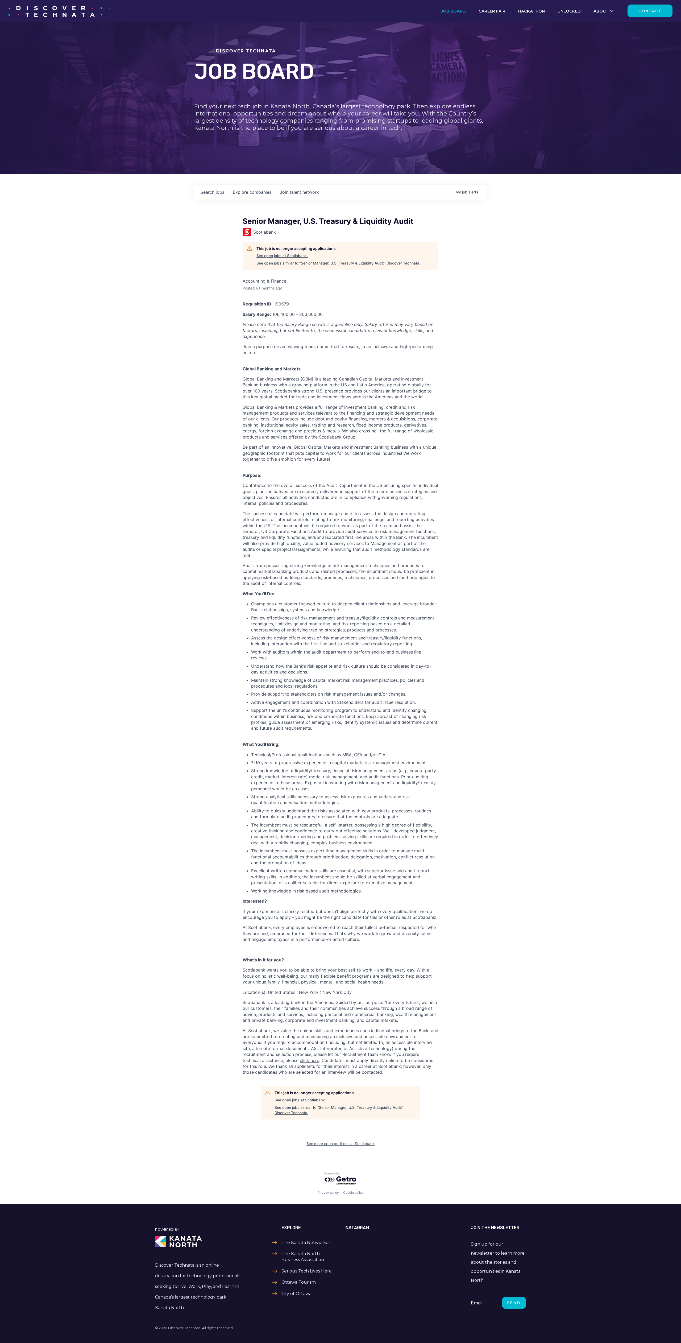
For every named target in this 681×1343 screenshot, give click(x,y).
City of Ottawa (296, 1293)
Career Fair (492, 11)
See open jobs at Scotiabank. (282, 255)
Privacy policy (328, 1193)
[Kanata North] (198, 1241)
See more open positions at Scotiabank (340, 1143)
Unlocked (569, 11)
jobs (212, 192)
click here (309, 1060)
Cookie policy (353, 1193)
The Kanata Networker (305, 1242)
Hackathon (531, 11)
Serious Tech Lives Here (306, 1271)
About (601, 11)
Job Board (453, 11)
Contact (650, 11)
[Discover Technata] (59, 11)
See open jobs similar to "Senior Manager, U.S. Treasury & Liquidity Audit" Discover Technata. (338, 263)
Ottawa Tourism (298, 1282)
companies (252, 192)
